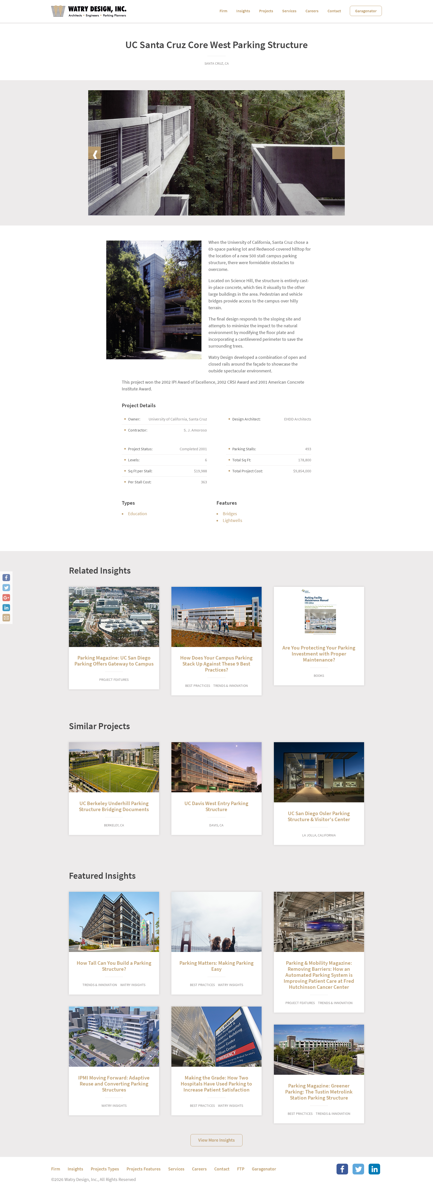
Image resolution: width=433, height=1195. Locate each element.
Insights (243, 11)
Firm (223, 11)
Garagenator (366, 11)
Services (289, 11)
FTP (240, 1169)
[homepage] (88, 11)
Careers (311, 11)
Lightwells (232, 520)
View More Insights (216, 1140)
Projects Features (144, 1169)
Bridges (230, 514)
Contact (334, 11)
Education (137, 514)
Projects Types (105, 1169)
